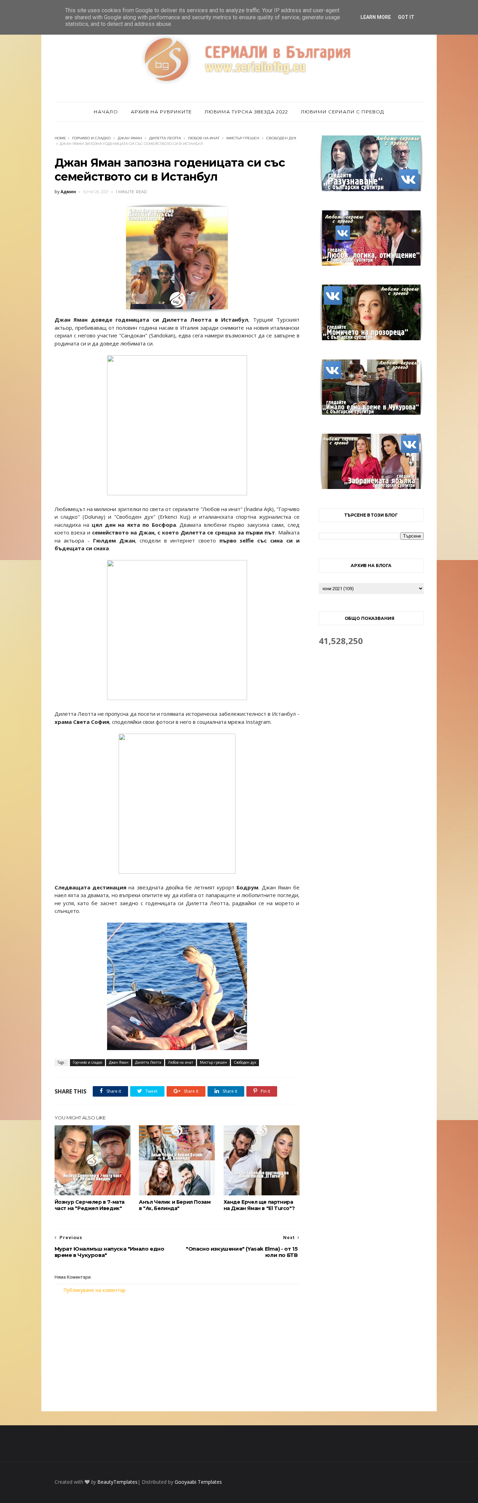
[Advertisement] (177, 1352)
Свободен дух (281, 138)
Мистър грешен (242, 138)
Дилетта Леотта (165, 138)
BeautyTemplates (117, 1481)
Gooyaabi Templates (198, 1481)
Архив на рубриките (161, 111)
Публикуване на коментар (94, 1290)
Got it (406, 17)
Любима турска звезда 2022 (246, 111)
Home (60, 138)
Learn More (375, 17)
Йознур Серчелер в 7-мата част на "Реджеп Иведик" (90, 1205)
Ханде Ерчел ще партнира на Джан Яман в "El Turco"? (259, 1205)
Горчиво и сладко (91, 138)
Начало (106, 111)
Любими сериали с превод (342, 111)
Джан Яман (130, 138)
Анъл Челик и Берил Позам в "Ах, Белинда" (174, 1205)
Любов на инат (203, 138)
